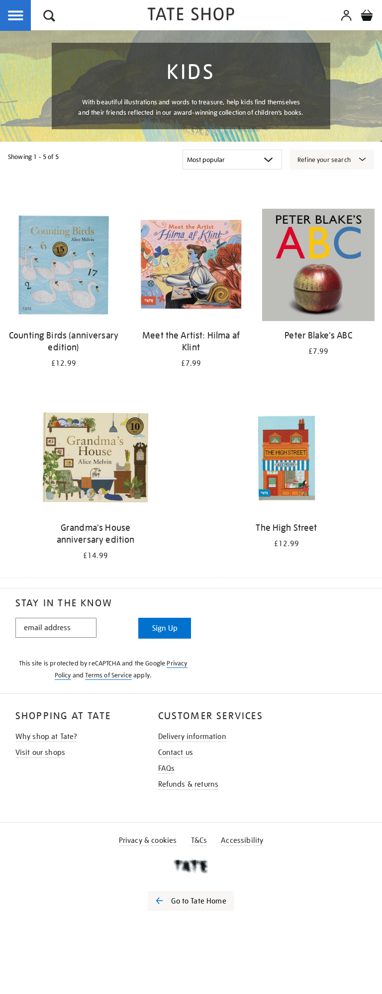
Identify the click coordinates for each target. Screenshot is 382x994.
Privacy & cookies (148, 840)
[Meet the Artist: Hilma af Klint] (191, 267)
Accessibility (242, 840)
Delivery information (192, 737)
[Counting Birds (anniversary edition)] (63, 267)
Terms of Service (108, 675)
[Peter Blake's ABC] (318, 267)
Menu (16, 16)
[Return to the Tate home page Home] (191, 15)
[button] (49, 17)
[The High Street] (286, 459)
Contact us (175, 752)
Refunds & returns (188, 784)
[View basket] (366, 16)
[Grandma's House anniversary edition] (95, 459)
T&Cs (199, 840)
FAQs (166, 768)
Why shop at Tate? (46, 737)
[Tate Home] (191, 866)
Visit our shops (40, 752)
